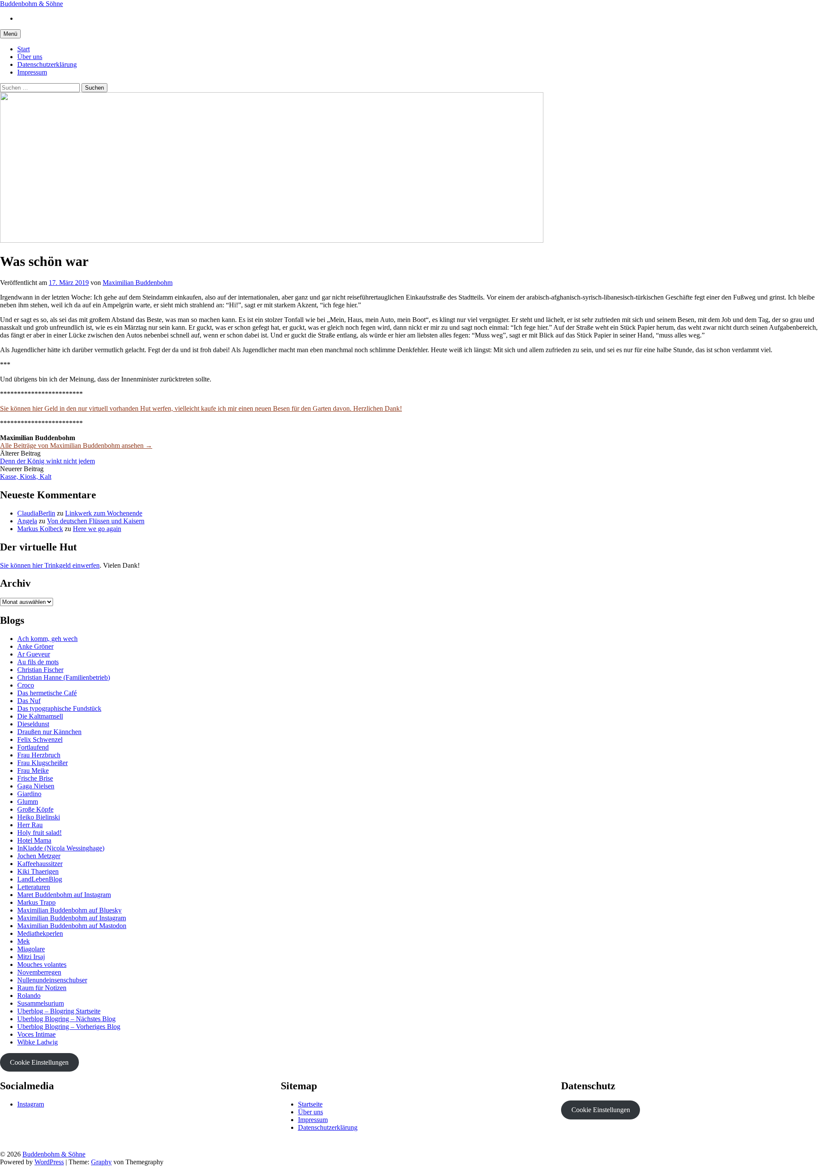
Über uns (29, 56)
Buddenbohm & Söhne (31, 3)
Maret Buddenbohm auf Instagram (64, 894)
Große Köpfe (35, 809)
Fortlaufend (33, 747)
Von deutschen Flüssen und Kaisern (95, 521)
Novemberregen (39, 972)
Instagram (30, 1104)
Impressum (32, 72)
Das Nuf (29, 700)
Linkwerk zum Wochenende (103, 513)
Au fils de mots (38, 662)
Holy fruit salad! (39, 832)
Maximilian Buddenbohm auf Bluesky (69, 910)
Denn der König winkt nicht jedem (47, 461)
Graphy (101, 1162)
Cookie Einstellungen (39, 1062)
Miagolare (31, 949)
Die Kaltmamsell (40, 716)
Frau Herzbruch (38, 755)
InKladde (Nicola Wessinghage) (60, 848)
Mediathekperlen (40, 933)
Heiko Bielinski (38, 817)
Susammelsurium (40, 1003)
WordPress (49, 1162)
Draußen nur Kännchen (49, 731)
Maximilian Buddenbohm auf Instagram (71, 918)
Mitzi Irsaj (31, 956)
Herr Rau (30, 824)
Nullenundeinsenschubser (52, 980)
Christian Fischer (40, 669)
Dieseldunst (33, 724)
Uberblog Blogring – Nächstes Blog (66, 1018)
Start (23, 49)
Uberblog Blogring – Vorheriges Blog (68, 1026)
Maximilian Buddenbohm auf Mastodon (71, 925)
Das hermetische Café (47, 693)
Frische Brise (35, 778)
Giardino (29, 793)
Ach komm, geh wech (47, 638)
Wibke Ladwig (37, 1042)
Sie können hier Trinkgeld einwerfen (50, 565)
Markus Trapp (36, 902)
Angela (27, 521)
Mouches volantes (41, 964)
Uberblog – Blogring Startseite (58, 1011)
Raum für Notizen (41, 987)
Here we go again (97, 528)
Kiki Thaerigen (38, 871)
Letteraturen (33, 887)
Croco (25, 685)
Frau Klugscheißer (42, 762)
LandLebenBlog (39, 879)
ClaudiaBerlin (36, 513)
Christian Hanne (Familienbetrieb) (63, 677)
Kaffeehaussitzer (40, 863)
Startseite (310, 1104)
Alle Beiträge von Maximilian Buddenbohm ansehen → (76, 445)
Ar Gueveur (33, 654)
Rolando (29, 995)
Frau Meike (33, 770)
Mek (23, 941)
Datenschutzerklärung (47, 64)
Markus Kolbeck (40, 528)
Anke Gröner (35, 646)
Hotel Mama (34, 840)
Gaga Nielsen (35, 786)
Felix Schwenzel (40, 739)
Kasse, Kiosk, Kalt (25, 476)
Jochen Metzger (38, 856)
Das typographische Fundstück (59, 708)
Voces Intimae (36, 1034)
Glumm (27, 801)
